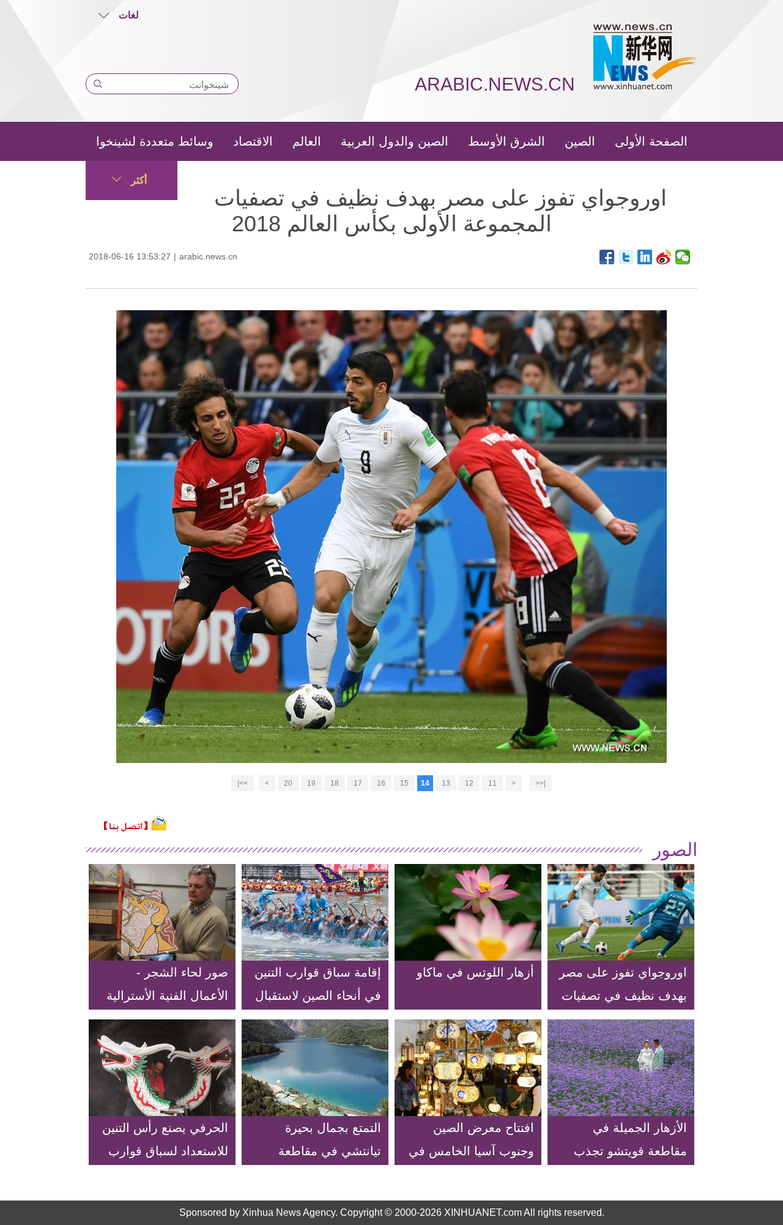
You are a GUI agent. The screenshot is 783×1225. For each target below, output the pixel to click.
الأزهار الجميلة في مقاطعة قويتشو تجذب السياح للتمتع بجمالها (630, 1151)
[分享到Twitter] (626, 257)
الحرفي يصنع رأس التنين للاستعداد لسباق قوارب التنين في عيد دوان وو (165, 1151)
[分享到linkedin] (645, 257)
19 (311, 783)
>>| (242, 783)
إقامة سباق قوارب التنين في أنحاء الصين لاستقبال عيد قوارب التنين (317, 996)
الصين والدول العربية (394, 141)
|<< (540, 783)
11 (492, 783)
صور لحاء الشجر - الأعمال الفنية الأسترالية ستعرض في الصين (167, 996)
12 (469, 783)
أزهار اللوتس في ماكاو (475, 972)
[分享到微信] (683, 257)
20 (288, 783)
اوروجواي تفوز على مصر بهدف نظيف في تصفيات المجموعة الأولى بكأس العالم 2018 (623, 1007)
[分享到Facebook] (607, 257)
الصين (580, 141)
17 (358, 783)
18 (334, 783)
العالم (306, 141)
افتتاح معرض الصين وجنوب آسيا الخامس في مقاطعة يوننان (471, 1151)
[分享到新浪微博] (664, 257)
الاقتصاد (253, 141)
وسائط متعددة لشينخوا (154, 141)
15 (404, 783)
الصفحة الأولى (651, 141)
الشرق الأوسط (506, 141)
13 (446, 783)
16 (381, 783)
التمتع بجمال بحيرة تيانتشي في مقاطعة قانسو (329, 1151)
